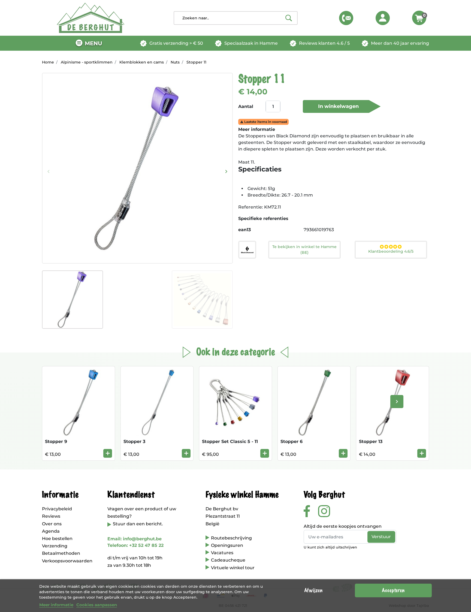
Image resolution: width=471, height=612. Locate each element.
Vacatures (222, 552)
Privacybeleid (57, 508)
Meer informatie (56, 604)
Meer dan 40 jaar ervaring (400, 43)
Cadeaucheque (228, 560)
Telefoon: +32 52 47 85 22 (135, 545)
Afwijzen (313, 590)
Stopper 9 (56, 441)
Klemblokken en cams (141, 62)
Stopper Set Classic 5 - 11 (230, 441)
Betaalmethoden (61, 553)
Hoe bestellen (57, 538)
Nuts (175, 62)
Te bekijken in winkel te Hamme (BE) (304, 249)
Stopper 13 (370, 441)
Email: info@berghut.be (134, 538)
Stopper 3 (134, 441)
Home (48, 62)
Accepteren (393, 590)
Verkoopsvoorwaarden (67, 560)
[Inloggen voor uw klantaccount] (383, 18)
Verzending (54, 545)
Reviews (51, 516)
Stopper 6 (291, 441)
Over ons (52, 523)
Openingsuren (227, 545)
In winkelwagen (338, 106)
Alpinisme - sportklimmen (87, 62)
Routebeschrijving (231, 538)
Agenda (51, 531)
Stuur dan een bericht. (138, 523)
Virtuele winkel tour (233, 567)
